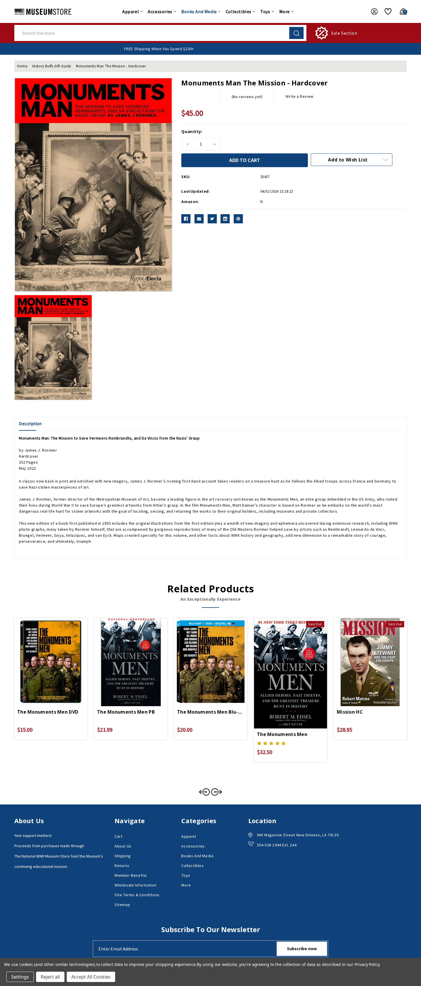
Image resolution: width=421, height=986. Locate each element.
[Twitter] (212, 218)
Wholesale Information (136, 885)
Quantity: (191, 131)
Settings (20, 977)
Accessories (160, 11)
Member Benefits (131, 875)
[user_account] (371, 11)
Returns (122, 865)
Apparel (130, 11)
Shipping (123, 855)
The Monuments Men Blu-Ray (210, 712)
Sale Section (344, 33)
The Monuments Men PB (126, 712)
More (284, 11)
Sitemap (122, 904)
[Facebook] (185, 218)
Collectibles (238, 11)
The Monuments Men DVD (47, 712)
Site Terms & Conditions (137, 894)
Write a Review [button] (299, 96)
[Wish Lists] (386, 11)
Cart (118, 836)
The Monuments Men (282, 734)
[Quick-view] (44, 654)
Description (30, 423)
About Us (123, 846)
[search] (296, 33)
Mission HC (350, 712)
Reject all (50, 977)
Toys (265, 11)
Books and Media (199, 11)
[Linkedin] (225, 218)
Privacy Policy (367, 964)
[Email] (199, 218)
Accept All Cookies (91, 977)
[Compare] (57, 654)
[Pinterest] (238, 218)
